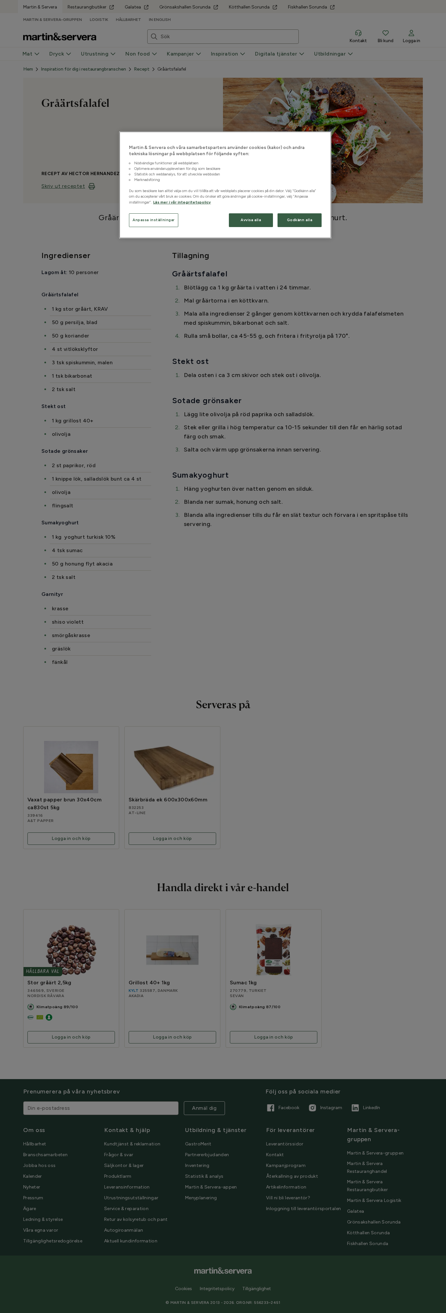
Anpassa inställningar (154, 220)
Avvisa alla (251, 220)
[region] (225, 184)
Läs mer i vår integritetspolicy (182, 202)
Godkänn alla (299, 220)
